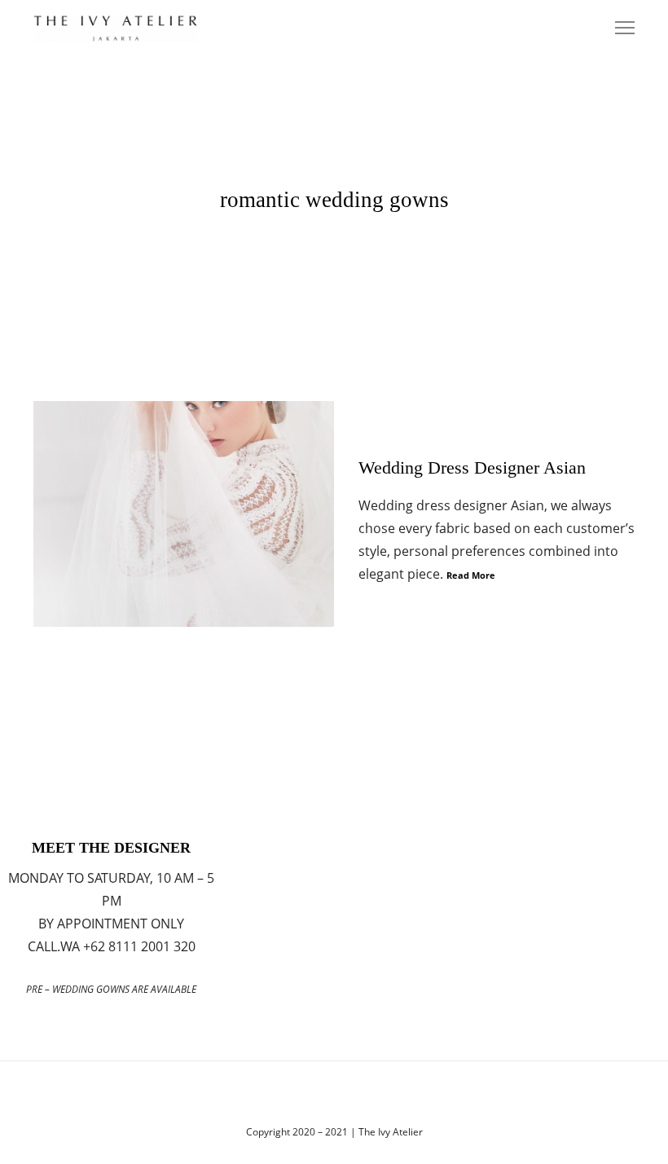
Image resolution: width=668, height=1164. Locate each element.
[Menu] (617, 28)
